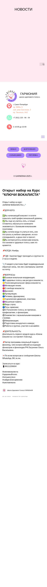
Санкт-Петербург (21, 104)
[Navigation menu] (43, 137)
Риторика (33, 155)
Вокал (13, 149)
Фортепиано (29, 149)
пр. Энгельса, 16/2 (20, 112)
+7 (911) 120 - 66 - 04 (21, 118)
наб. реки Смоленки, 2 (22, 110)
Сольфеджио (15, 155)
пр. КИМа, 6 (18, 107)
